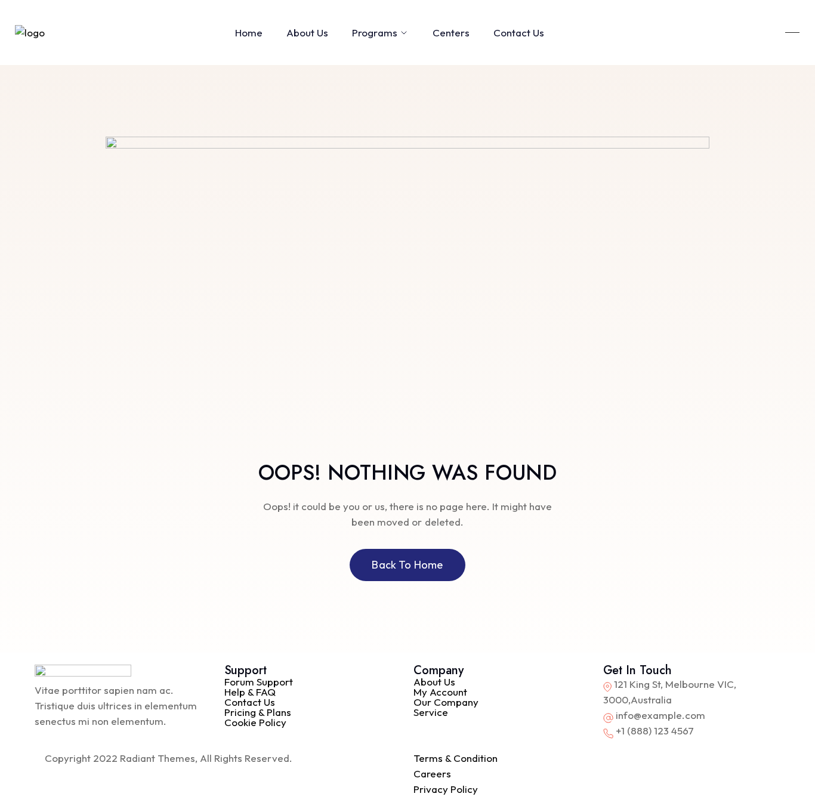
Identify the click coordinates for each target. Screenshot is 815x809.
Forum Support (258, 681)
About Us (307, 32)
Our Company (445, 702)
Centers (451, 32)
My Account (440, 692)
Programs (374, 32)
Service (430, 712)
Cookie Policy (255, 722)
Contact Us (518, 32)
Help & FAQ (250, 692)
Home (249, 32)
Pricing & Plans (257, 712)
